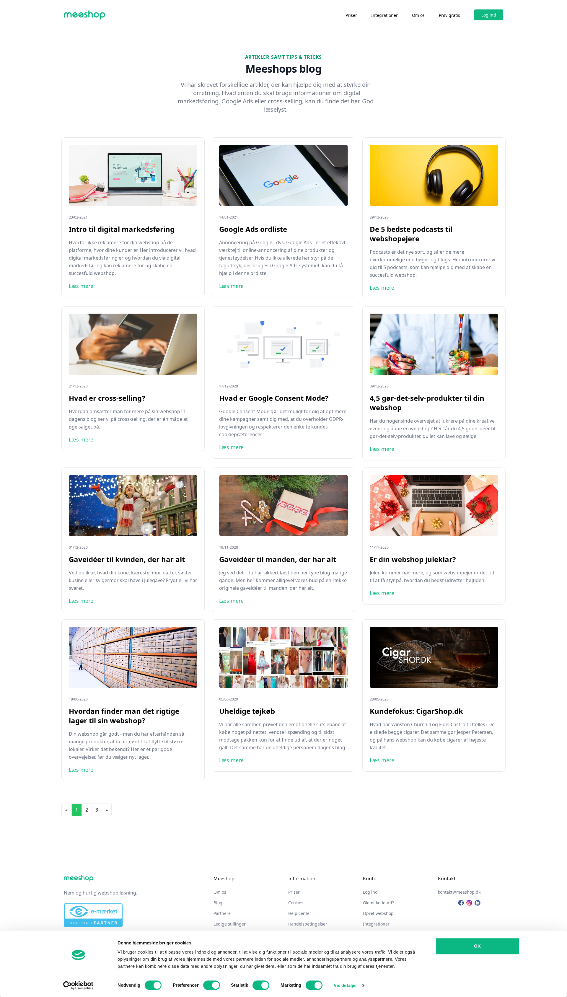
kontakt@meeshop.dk (459, 892)
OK (477, 946)
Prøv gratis (449, 15)
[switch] (211, 985)
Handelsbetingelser (307, 924)
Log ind (488, 15)
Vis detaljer (345, 985)
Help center (299, 913)
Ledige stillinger (230, 924)
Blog (218, 902)
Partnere (222, 913)
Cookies (295, 902)
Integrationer (384, 15)
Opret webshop (378, 913)
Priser (351, 15)
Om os (418, 15)
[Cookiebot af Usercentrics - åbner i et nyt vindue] (78, 985)
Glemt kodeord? (378, 902)
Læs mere (81, 285)
